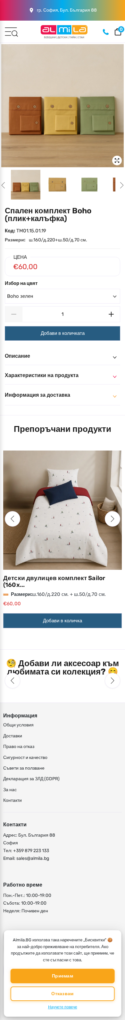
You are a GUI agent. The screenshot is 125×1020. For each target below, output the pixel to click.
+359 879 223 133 (31, 850)
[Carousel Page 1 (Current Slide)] (26, 185)
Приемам (62, 976)
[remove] (13, 314)
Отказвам (62, 993)
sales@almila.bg (32, 858)
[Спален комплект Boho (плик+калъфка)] (62, 105)
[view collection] (62, 510)
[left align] (3, 185)
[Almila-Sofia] (64, 31)
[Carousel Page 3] (90, 185)
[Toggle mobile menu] (11, 31)
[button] (12, 519)
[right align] (122, 185)
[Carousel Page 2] (58, 185)
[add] (111, 314)
